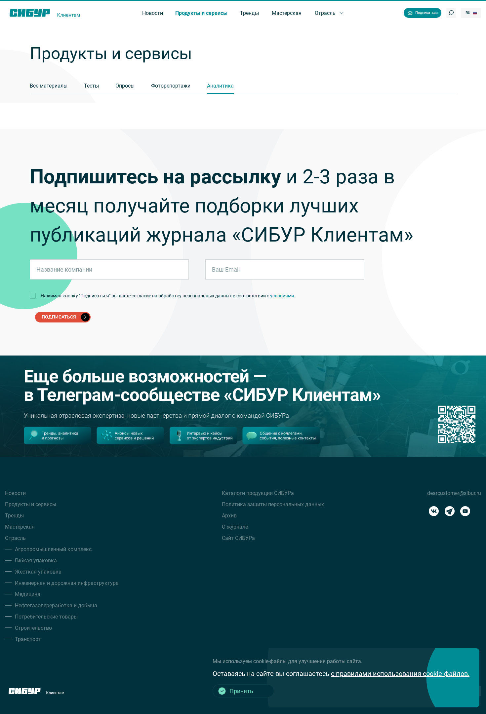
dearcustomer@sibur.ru (454, 493)
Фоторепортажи (170, 86)
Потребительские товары (46, 617)
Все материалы (48, 86)
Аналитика (220, 86)
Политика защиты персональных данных (273, 504)
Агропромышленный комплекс (53, 549)
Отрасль (15, 538)
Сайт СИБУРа (238, 538)
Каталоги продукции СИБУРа (258, 493)
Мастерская (20, 527)
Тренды (14, 515)
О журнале (235, 527)
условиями (282, 295)
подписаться (59, 316)
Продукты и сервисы (30, 504)
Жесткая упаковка (38, 572)
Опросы (125, 86)
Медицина (27, 594)
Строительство (33, 628)
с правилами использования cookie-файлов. (400, 674)
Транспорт (28, 639)
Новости (15, 493)
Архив (229, 515)
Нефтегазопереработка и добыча (56, 605)
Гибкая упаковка (36, 560)
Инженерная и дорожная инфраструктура (67, 583)
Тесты (91, 86)
